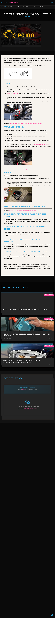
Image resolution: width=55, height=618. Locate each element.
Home (2, 6)
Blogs (6, 6)
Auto (9, 2)
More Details (27, 16)
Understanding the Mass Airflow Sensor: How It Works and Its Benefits (25, 123)
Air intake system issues (12, 93)
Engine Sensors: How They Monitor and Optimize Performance (23, 210)
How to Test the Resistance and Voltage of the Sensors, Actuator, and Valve (26, 169)
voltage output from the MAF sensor (40, 144)
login (23, 390)
